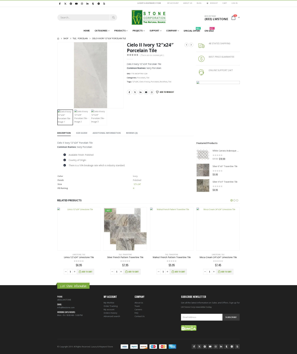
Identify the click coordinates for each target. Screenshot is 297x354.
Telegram (232, 346)
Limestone (77, 254)
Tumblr (226, 346)
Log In (234, 3)
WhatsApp (151, 92)
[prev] (186, 45)
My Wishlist (109, 302)
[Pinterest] (70, 3)
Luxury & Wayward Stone (102, 346)
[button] (58, 75)
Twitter (134, 92)
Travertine (127, 254)
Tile (147, 77)
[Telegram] (98, 3)
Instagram (215, 346)
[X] (65, 3)
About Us (187, 3)
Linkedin (221, 346)
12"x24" (135, 81)
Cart (224, 3)
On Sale (209, 30)
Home (87, 30)
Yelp (237, 346)
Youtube (210, 346)
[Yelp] (104, 3)
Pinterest (204, 346)
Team (137, 306)
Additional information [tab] (107, 133)
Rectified (163, 81)
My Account (173, 3)
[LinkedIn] (87, 3)
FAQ (136, 312)
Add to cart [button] (87, 271)
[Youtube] (76, 3)
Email (146, 92)
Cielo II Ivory (144, 81)
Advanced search (112, 316)
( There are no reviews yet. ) (152, 55)
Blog (199, 3)
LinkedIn (140, 92)
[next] (191, 45)
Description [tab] (64, 133)
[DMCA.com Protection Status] (188, 327)
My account (109, 309)
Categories (101, 30)
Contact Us (140, 316)
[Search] (113, 17)
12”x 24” (137, 184)
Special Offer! (192, 30)
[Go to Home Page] (58, 38)
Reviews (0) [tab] (132, 133)
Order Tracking (111, 306)
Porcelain (141, 77)
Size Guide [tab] (81, 133)
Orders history (110, 312)
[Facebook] (59, 3)
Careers (138, 309)
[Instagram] (82, 3)
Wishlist (214, 3)
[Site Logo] (148, 17)
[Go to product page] (202, 154)
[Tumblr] (93, 3)
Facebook (129, 92)
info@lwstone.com (66, 307)
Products (119, 30)
